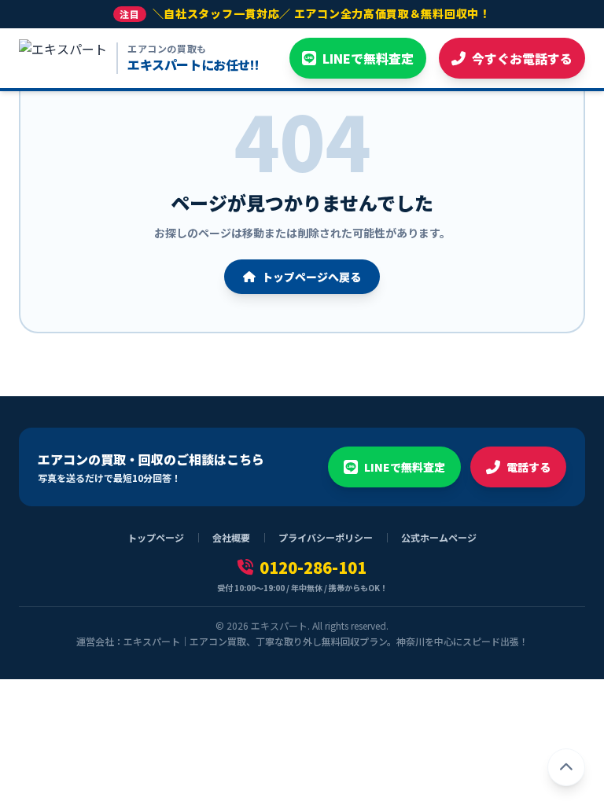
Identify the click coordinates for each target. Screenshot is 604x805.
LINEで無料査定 (404, 467)
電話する (528, 467)
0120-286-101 (313, 568)
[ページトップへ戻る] (566, 767)
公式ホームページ (439, 537)
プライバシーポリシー (325, 537)
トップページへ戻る (311, 277)
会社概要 (231, 537)
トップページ (155, 537)
